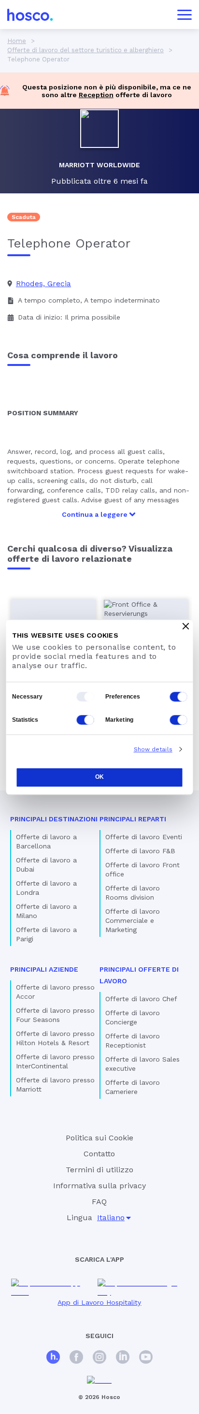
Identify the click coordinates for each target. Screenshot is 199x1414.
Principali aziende (44, 969)
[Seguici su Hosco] (53, 1358)
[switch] (178, 696)
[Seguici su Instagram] (99, 1358)
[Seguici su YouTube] (145, 1358)
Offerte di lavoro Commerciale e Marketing (132, 920)
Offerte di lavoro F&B (140, 851)
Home (16, 40)
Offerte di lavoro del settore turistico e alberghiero (85, 50)
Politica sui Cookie (99, 1137)
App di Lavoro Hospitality (99, 1302)
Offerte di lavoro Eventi (143, 837)
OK (99, 777)
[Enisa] (99, 1380)
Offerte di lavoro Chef (141, 999)
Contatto (99, 1153)
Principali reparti (133, 819)
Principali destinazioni (54, 819)
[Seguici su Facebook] (76, 1358)
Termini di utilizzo (99, 1169)
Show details (153, 749)
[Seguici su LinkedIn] (122, 1358)
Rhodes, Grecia (43, 283)
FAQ (99, 1201)
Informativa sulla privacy (99, 1185)
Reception (96, 95)
